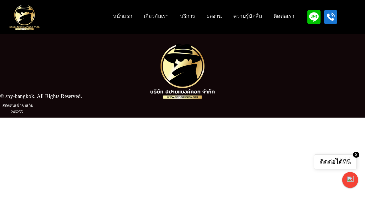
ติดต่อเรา (283, 16)
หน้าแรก (122, 16)
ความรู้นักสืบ (247, 16)
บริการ (187, 16)
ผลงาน (214, 16)
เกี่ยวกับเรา (156, 16)
